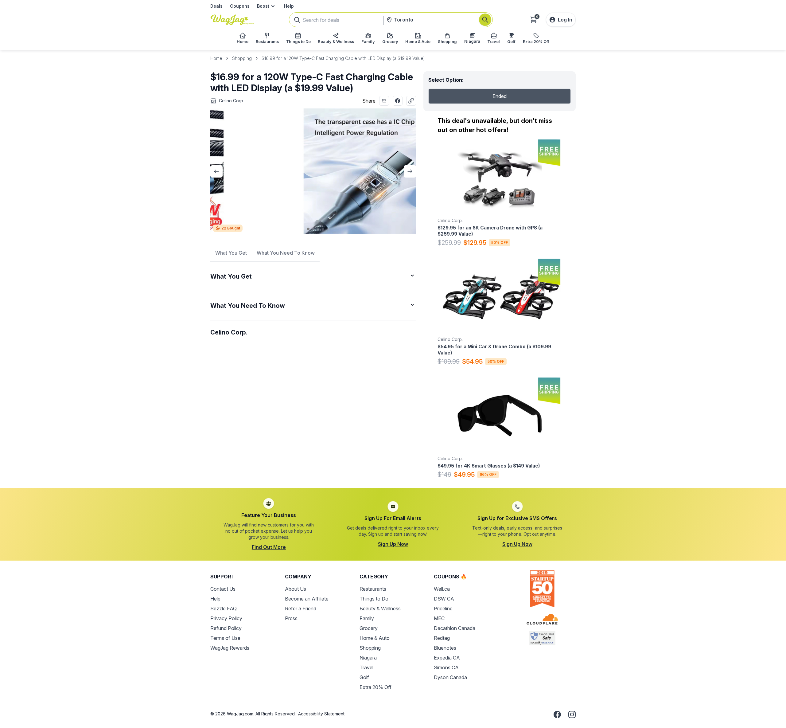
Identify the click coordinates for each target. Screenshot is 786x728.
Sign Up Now (393, 544)
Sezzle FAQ (223, 608)
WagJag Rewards (229, 648)
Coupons (240, 6)
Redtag (442, 638)
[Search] (485, 20)
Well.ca (442, 589)
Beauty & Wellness (380, 608)
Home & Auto (375, 638)
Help (289, 6)
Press (291, 618)
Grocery (369, 628)
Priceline (443, 608)
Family (367, 618)
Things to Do (374, 599)
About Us (295, 589)
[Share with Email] (384, 101)
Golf (364, 677)
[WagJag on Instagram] (572, 714)
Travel (366, 667)
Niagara (368, 658)
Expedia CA (447, 658)
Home (216, 58)
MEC (439, 618)
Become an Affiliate (307, 599)
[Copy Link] (411, 101)
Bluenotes (445, 648)
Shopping (242, 58)
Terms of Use (225, 638)
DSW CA (444, 599)
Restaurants (373, 589)
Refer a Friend (300, 608)
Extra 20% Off (375, 687)
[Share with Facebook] (398, 101)
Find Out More (269, 547)
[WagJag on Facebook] (557, 714)
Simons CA (446, 667)
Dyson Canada (450, 677)
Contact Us (222, 589)
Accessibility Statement (321, 713)
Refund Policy (226, 628)
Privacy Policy (226, 618)
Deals (216, 6)
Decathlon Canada (454, 628)
